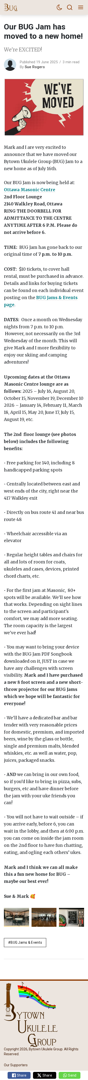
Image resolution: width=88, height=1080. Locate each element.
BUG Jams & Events (26, 942)
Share (21, 1075)
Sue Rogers (35, 67)
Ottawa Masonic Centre (29, 189)
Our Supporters (16, 1065)
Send (71, 1075)
